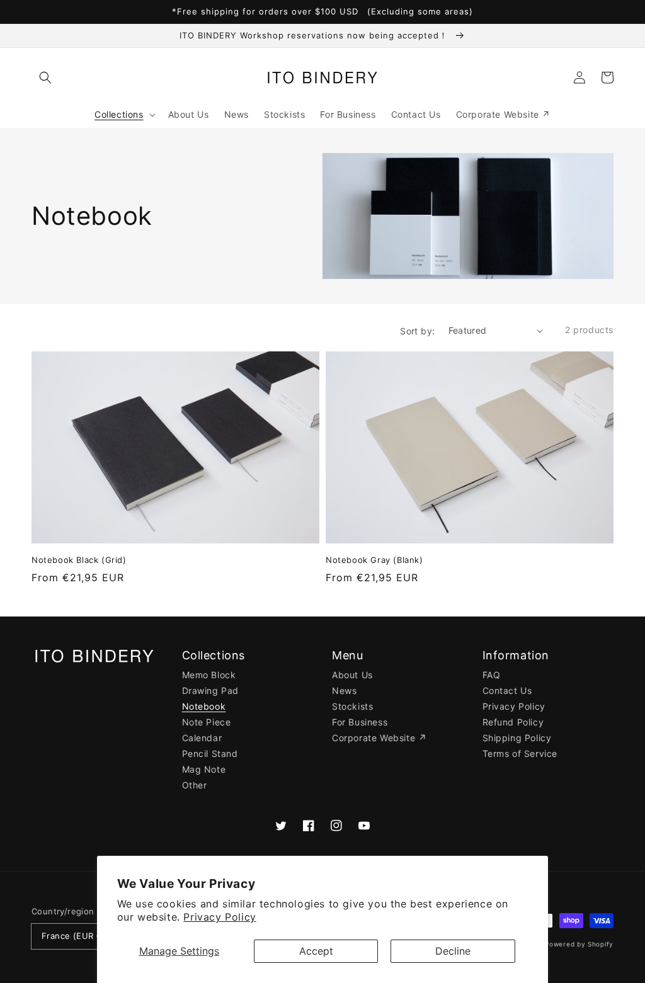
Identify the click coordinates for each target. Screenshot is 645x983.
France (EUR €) (74, 936)
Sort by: (417, 331)
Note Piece (206, 722)
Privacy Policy (219, 917)
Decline (453, 951)
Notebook (204, 706)
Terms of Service (520, 753)
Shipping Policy (517, 737)
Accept (316, 951)
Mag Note (204, 769)
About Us (352, 674)
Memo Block (209, 674)
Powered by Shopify (579, 944)
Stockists (352, 706)
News (344, 690)
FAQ (491, 674)
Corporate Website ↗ (379, 737)
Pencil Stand (210, 753)
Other (194, 785)
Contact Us (507, 690)
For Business (359, 722)
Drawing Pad (210, 690)
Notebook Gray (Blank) (374, 560)
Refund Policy (513, 722)
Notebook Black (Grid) (79, 560)
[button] (45, 77)
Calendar (202, 737)
